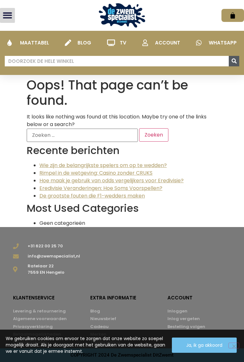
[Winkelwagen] (232, 15)
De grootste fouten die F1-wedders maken (92, 195)
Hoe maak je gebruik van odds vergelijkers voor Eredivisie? (111, 180)
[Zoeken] (234, 61)
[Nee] (233, 345)
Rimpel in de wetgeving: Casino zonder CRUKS (95, 173)
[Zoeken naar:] (82, 135)
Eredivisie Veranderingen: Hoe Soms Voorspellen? (100, 188)
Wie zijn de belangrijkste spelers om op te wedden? (103, 165)
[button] (7, 15)
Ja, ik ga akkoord (204, 345)
